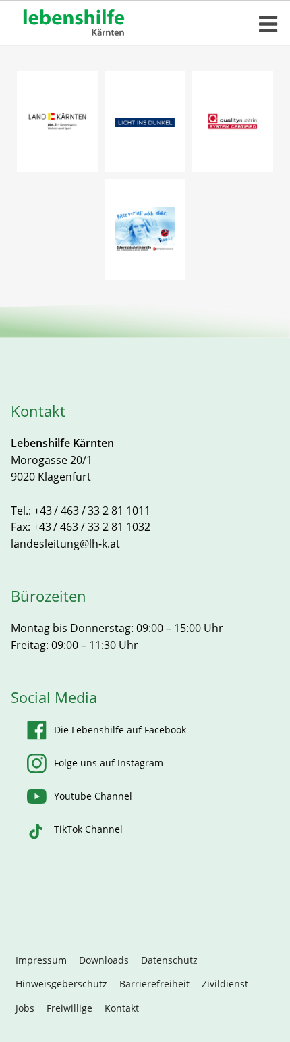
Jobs (25, 1007)
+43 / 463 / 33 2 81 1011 (92, 510)
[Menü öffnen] (268, 24)
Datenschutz (169, 960)
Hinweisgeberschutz (61, 983)
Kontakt (122, 1007)
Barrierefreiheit (154, 983)
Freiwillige (69, 1007)
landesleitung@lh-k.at (65, 543)
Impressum (41, 960)
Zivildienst (225, 983)
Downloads (104, 960)
